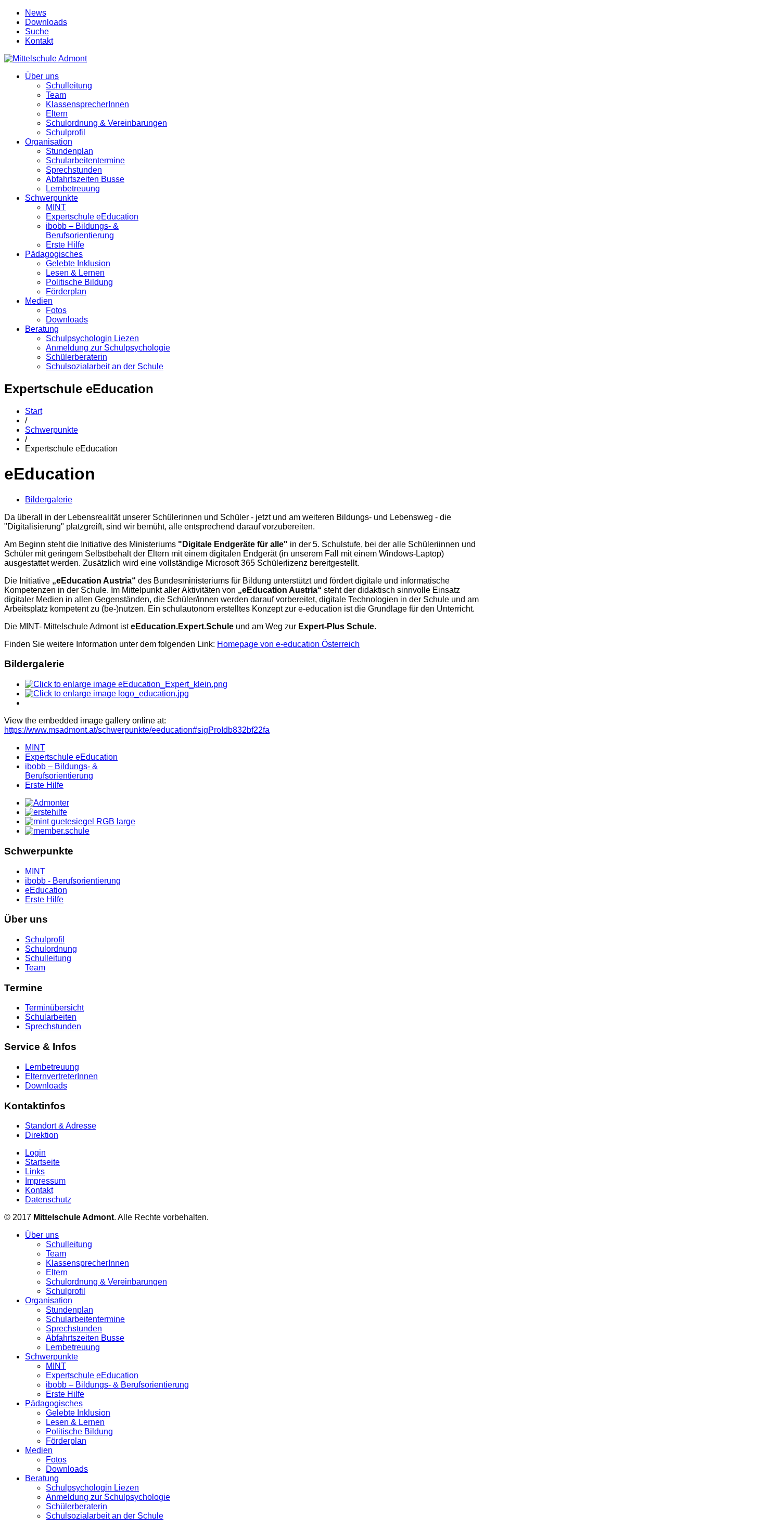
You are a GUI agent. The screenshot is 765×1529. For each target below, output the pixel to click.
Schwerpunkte (51, 197)
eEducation (46, 890)
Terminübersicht (54, 1007)
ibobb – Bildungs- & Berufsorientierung (82, 231)
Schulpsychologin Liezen (92, 338)
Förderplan (66, 291)
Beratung (42, 329)
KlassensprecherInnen (87, 104)
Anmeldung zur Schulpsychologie (108, 347)
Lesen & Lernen (75, 272)
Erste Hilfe (65, 244)
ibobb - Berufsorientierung (73, 880)
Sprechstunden (74, 169)
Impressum (45, 1180)
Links (35, 1171)
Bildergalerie (48, 499)
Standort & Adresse (60, 1125)
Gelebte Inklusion (78, 263)
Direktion (41, 1135)
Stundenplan (69, 151)
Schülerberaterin (76, 357)
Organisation (48, 141)
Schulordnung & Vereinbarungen (106, 123)
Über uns (42, 76)
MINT (56, 207)
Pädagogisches (54, 254)
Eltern (57, 113)
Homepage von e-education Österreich (288, 644)
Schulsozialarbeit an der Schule (104, 366)
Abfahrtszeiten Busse (85, 179)
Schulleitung (69, 85)
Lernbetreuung (73, 188)
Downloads (46, 22)
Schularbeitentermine (85, 160)
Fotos (56, 310)
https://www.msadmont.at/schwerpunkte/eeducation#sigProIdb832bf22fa (137, 729)
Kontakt (39, 40)
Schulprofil (65, 132)
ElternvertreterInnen (61, 1076)
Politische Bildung (79, 282)
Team (56, 94)
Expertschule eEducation (92, 216)
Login (35, 1152)
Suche (37, 31)
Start (33, 411)
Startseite (42, 1162)
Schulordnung (51, 948)
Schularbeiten (50, 1017)
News (35, 12)
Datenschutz (48, 1199)
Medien (39, 300)
